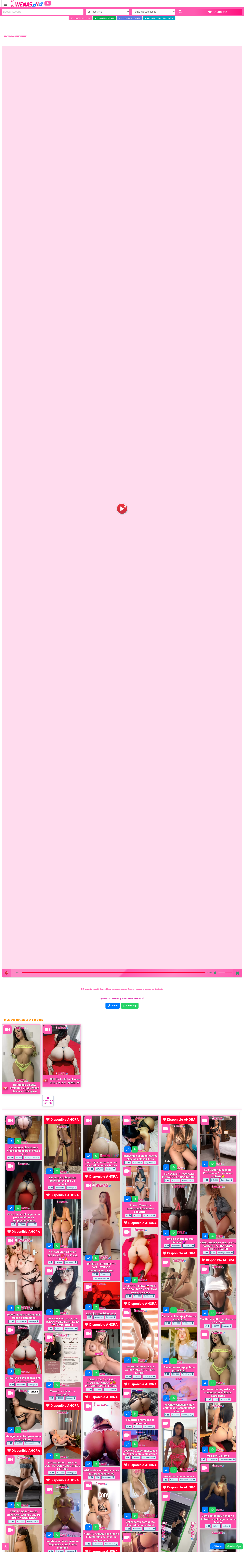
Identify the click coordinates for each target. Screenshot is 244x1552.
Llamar (114, 1005)
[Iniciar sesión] (47, 3)
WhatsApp (130, 1005)
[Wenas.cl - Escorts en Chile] (22, 3)
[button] (80, 18)
